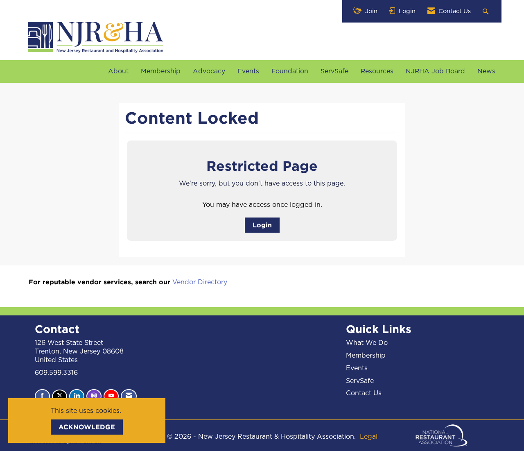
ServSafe (334, 71)
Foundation (289, 71)
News (486, 71)
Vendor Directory (199, 282)
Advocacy (209, 71)
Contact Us (364, 393)
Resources (377, 71)
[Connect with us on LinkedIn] (76, 396)
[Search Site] (486, 11)
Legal (368, 436)
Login (262, 225)
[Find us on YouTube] (111, 396)
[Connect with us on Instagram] (94, 396)
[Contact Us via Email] (129, 396)
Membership (161, 71)
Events (248, 71)
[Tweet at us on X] (59, 396)
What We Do (367, 343)
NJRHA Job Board (435, 71)
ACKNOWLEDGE (87, 427)
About (118, 71)
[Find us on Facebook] (42, 396)
